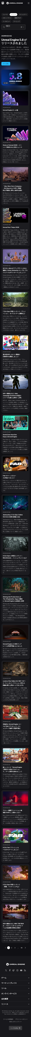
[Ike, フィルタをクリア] (9, 26)
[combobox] (13, 28)
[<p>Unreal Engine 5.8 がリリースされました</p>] (15, 60)
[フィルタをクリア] (21, 27)
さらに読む (6, 63)
